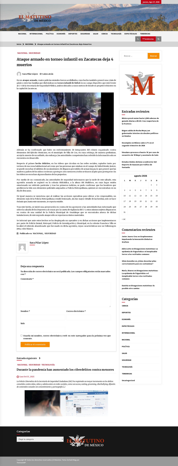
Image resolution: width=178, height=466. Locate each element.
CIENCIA (104, 34)
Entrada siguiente (27, 358)
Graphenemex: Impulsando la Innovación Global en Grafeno (137, 239)
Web (23, 323)
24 (124, 206)
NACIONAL (22, 34)
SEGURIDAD (85, 34)
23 (157, 201)
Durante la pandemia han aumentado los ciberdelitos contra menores (65, 369)
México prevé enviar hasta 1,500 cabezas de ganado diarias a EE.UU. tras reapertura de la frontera (140, 121)
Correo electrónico (76, 311)
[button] (138, 39)
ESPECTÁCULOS (130, 34)
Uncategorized (128, 380)
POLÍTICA (50, 34)
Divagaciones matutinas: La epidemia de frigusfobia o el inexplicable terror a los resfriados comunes (140, 251)
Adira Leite (126, 249)
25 (130, 206)
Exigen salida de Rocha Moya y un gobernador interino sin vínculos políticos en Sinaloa (140, 133)
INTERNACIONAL (36, 34)
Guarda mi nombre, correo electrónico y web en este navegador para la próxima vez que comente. (67, 337)
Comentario (27, 279)
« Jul (123, 219)
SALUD (95, 34)
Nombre (25, 311)
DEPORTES (72, 34)
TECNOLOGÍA (116, 34)
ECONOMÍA (61, 34)
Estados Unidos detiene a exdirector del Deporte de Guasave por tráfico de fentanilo (139, 165)
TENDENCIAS (145, 34)
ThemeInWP (21, 462)
